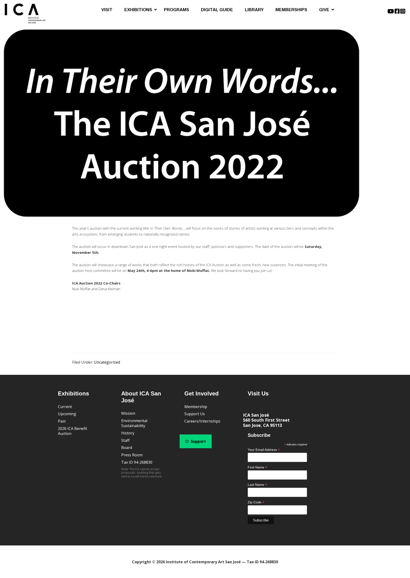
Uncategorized (107, 362)
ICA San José (256, 415)
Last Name (257, 484)
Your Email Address (264, 450)
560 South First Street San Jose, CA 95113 (266, 422)
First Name (257, 467)
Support (198, 441)
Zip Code (256, 502)
